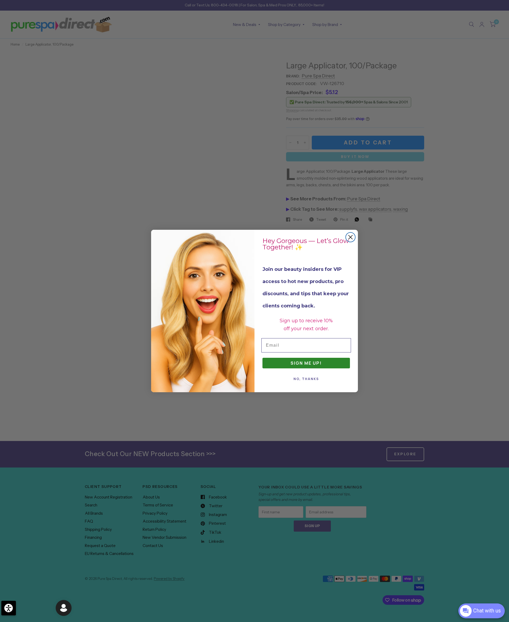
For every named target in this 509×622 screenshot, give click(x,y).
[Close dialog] (350, 237)
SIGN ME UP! (306, 363)
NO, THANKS (306, 379)
